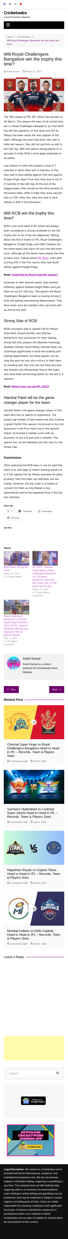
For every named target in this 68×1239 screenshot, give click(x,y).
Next (54, 689)
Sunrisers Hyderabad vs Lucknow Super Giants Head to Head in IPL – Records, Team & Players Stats (32, 812)
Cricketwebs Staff (19, 761)
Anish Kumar (13, 71)
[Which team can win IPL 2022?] (16, 558)
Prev (13, 689)
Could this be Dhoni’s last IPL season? (35, 274)
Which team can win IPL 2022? (30, 386)
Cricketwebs (15, 12)
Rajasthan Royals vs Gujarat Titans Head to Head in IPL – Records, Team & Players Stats (33, 873)
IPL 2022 (43, 257)
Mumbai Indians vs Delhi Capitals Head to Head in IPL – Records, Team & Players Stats (33, 934)
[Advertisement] (34, 1048)
